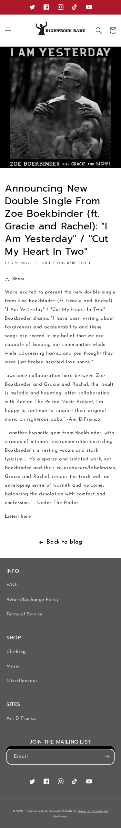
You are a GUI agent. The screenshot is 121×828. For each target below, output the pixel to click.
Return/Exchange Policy (32, 599)
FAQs (12, 584)
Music (12, 666)
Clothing (16, 651)
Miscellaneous (22, 681)
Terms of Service (24, 614)
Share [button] (18, 279)
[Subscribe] (107, 757)
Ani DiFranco (21, 718)
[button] (8, 30)
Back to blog (64, 542)
